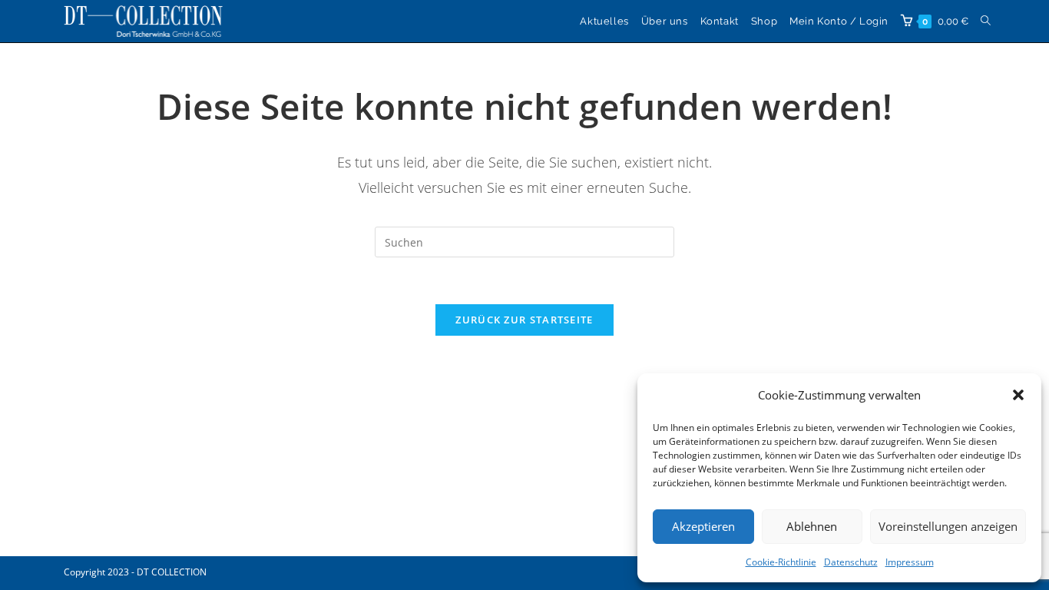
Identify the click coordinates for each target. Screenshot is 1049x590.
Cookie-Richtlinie (781, 561)
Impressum (909, 561)
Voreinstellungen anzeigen (948, 526)
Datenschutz (851, 561)
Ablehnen (811, 526)
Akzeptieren (703, 526)
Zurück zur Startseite (524, 319)
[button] (1018, 395)
